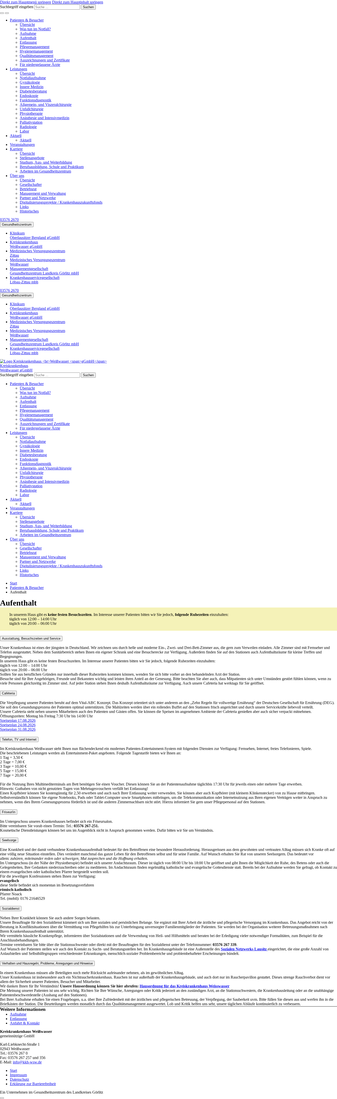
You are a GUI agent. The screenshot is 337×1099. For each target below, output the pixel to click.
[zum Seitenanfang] (2, 1098)
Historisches (29, 211)
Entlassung (28, 42)
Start (13, 1070)
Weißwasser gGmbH (26, 244)
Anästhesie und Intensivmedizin (44, 118)
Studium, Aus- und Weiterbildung (46, 162)
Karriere (16, 149)
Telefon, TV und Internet (19, 739)
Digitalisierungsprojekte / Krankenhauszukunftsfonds (61, 202)
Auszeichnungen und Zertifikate (45, 60)
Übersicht (27, 24)
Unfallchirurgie (31, 109)
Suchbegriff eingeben (16, 7)
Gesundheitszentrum (17, 224)
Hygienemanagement (36, 51)
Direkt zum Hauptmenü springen (25, 2)
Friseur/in (8, 812)
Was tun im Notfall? (35, 29)
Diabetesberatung (33, 91)
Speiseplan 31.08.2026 (18, 729)
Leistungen (18, 69)
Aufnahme (28, 33)
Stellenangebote (32, 158)
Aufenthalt (28, 38)
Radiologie (28, 127)
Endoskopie (29, 96)
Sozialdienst (10, 908)
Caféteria (8, 693)
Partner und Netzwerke (38, 198)
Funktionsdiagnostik (35, 100)
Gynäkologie (30, 82)
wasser (223, 986)
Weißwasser (37, 262)
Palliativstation (31, 122)
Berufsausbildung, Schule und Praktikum (52, 167)
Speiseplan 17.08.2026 (18, 720)
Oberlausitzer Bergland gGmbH (35, 235)
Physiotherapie (31, 113)
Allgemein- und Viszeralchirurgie (46, 104)
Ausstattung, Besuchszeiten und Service (31, 638)
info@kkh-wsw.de (27, 1062)
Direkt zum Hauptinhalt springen (77, 2)
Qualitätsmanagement (36, 56)
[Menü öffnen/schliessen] (7, 13)
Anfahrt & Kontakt (24, 1023)
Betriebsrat (28, 189)
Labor (24, 131)
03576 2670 (9, 219)
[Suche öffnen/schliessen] (2, 13)
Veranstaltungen (22, 144)
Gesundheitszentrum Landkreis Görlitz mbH (44, 271)
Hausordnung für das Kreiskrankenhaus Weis (178, 986)
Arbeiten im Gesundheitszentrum (45, 171)
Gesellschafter (31, 184)
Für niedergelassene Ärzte (40, 64)
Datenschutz (19, 1079)
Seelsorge (9, 840)
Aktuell (15, 136)
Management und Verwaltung (43, 193)
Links (24, 207)
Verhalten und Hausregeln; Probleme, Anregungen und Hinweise (47, 963)
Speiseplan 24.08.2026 (18, 725)
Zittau (37, 253)
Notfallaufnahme (33, 78)
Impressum (18, 1075)
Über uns (17, 176)
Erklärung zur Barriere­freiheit (33, 1084)
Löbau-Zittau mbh (34, 279)
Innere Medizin (31, 87)
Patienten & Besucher (27, 20)
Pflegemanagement (34, 47)
